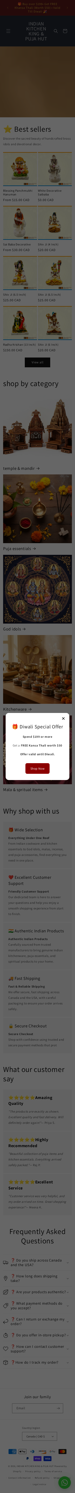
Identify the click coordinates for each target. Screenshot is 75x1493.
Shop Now (37, 768)
